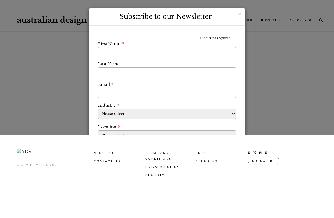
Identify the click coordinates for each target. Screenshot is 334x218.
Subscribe (263, 160)
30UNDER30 (208, 161)
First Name (111, 43)
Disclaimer (157, 175)
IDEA (201, 152)
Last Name (109, 63)
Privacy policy (162, 166)
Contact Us (107, 161)
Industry (109, 105)
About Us (104, 152)
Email (106, 84)
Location (109, 127)
